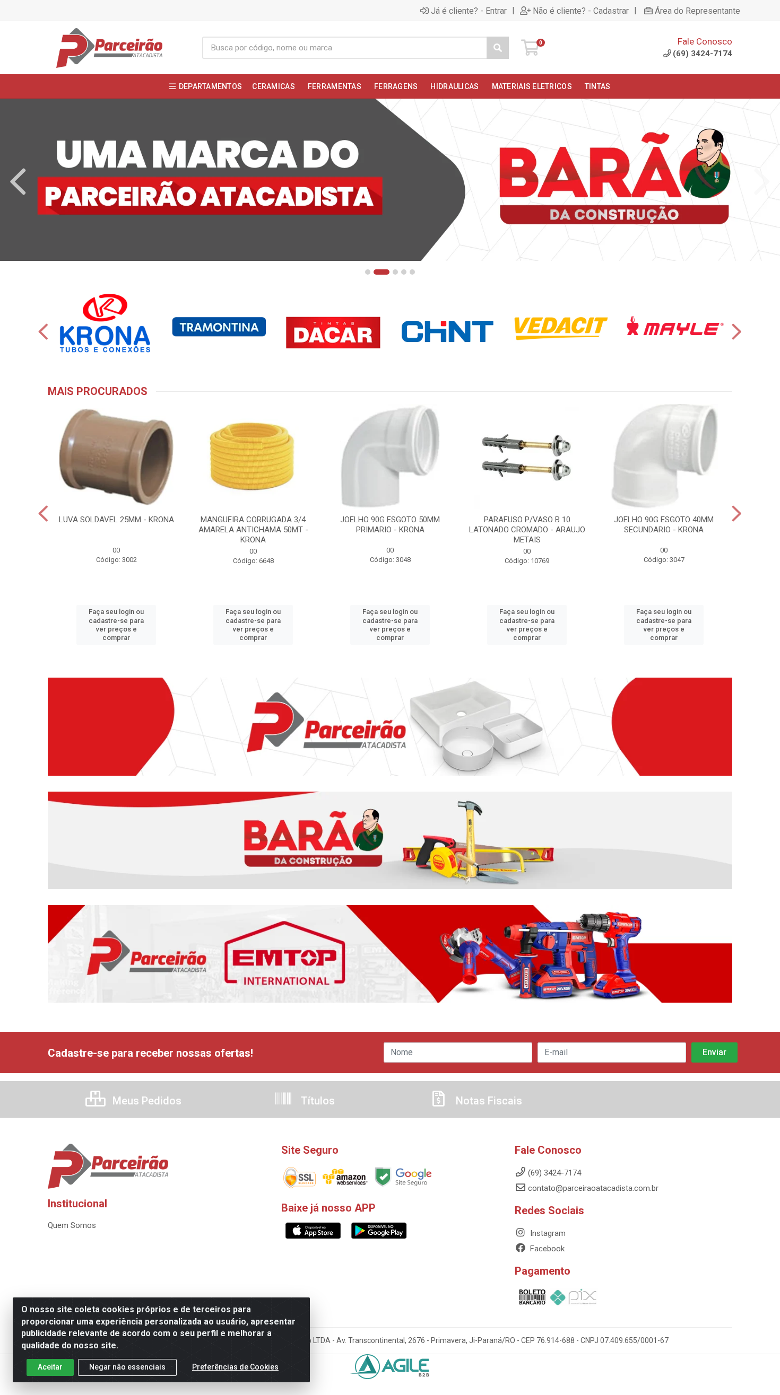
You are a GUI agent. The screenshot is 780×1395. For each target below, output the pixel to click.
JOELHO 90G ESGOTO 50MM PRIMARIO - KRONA (390, 524)
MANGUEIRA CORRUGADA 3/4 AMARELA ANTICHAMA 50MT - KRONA (253, 530)
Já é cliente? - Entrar (469, 10)
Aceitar (50, 1367)
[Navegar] (18, 181)
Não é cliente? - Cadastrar (581, 10)
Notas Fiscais (487, 1100)
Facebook (546, 1248)
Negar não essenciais (127, 1367)
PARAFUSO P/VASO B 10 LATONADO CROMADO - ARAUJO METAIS (527, 530)
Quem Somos (72, 1225)
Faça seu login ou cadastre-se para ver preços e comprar (116, 625)
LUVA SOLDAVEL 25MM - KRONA (116, 519)
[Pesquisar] (498, 48)
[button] (367, 272)
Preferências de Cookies (235, 1367)
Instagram (547, 1233)
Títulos (316, 1100)
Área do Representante (697, 10)
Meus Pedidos (145, 1100)
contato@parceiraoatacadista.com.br (593, 1188)
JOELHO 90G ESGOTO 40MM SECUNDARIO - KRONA (664, 524)
